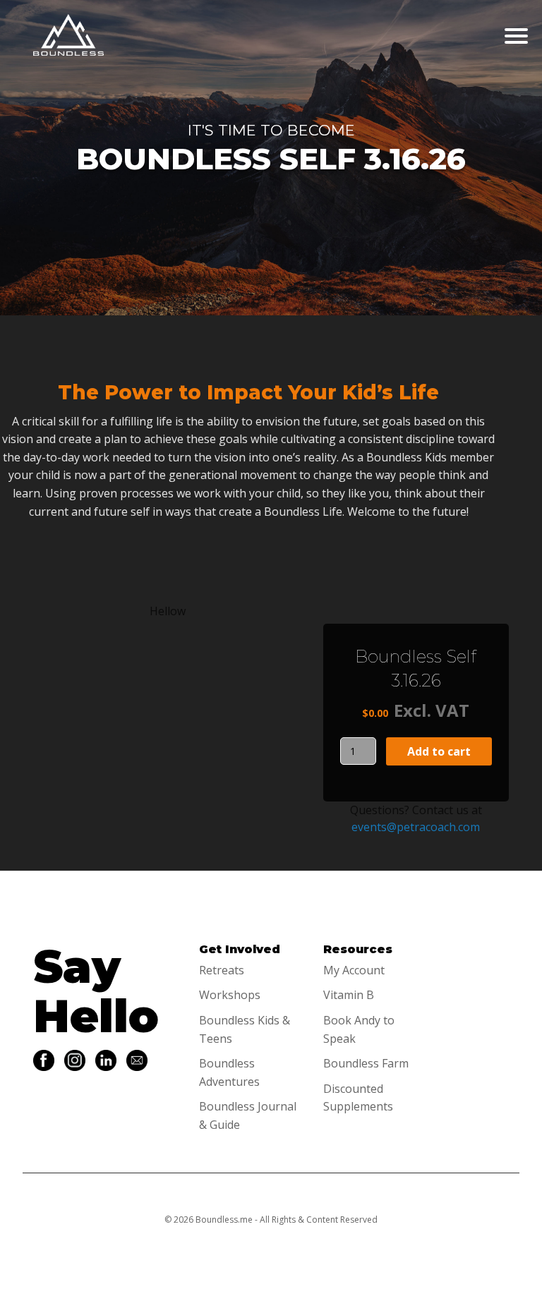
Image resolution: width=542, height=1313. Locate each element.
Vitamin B (348, 995)
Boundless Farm (366, 1063)
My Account (354, 970)
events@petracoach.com (415, 827)
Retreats (221, 970)
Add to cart (439, 751)
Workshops (229, 995)
